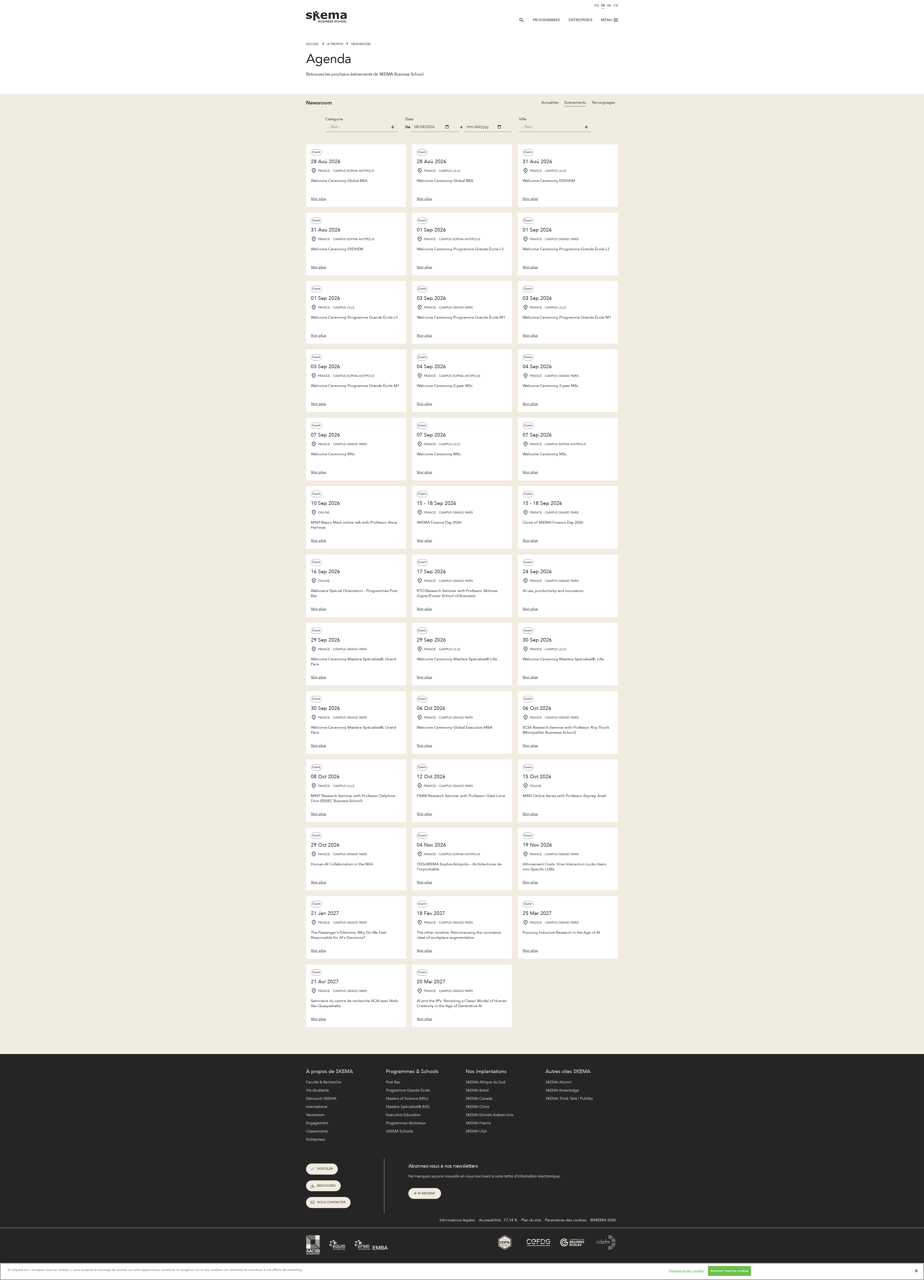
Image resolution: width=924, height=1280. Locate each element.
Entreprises (580, 20)
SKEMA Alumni (558, 1082)
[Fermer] (916, 1271)
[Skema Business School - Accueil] (326, 18)
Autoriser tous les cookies (729, 1271)
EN (596, 5)
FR (603, 5)
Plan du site (531, 1220)
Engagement (317, 1123)
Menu (606, 20)
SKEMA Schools (399, 1131)
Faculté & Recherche (323, 1082)
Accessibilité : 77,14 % (498, 1220)
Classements (317, 1131)
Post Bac (393, 1082)
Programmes (546, 20)
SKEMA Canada (479, 1098)
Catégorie (334, 119)
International (316, 1106)
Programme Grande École (408, 1090)
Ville (522, 119)
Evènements (575, 102)
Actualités (550, 102)
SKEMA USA (476, 1131)
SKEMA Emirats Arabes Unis (489, 1115)
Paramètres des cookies (686, 1271)
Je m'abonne (424, 1193)
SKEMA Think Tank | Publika (569, 1098)
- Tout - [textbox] (334, 126)
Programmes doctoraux (406, 1123)
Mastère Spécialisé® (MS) (408, 1106)
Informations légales (457, 1220)
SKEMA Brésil (477, 1090)
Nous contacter (331, 1202)
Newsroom (361, 44)
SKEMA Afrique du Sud (485, 1082)
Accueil (312, 44)
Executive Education (403, 1115)
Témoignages (603, 102)
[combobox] (361, 127)
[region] (462, 1271)
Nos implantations (486, 1071)
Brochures (326, 1186)
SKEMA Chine (477, 1106)
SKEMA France (478, 1123)
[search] (521, 20)
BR (609, 5)
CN (615, 5)
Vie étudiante (317, 1090)
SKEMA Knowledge (562, 1090)
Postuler (325, 1169)
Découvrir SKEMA (321, 1098)
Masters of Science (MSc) (407, 1098)
